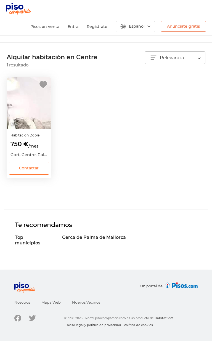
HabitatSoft (164, 318)
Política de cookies (138, 325)
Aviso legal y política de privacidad (94, 325)
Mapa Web (51, 302)
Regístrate (97, 26)
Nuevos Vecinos (86, 302)
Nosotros (22, 302)
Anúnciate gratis (183, 26)
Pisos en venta (44, 26)
